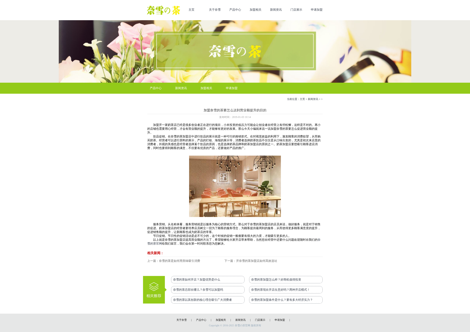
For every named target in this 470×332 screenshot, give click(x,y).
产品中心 (235, 9)
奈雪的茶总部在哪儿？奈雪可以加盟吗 (198, 289)
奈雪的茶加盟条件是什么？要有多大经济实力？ (282, 299)
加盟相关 (255, 9)
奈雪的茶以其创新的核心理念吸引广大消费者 (202, 299)
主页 (191, 9)
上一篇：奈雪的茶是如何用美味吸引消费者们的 (173, 261)
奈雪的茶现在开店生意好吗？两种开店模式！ (280, 289)
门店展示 (296, 9)
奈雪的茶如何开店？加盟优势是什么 (196, 279)
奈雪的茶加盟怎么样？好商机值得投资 (276, 279)
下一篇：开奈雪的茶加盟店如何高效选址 (250, 260)
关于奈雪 (215, 9)
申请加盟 (317, 9)
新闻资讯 (276, 9)
